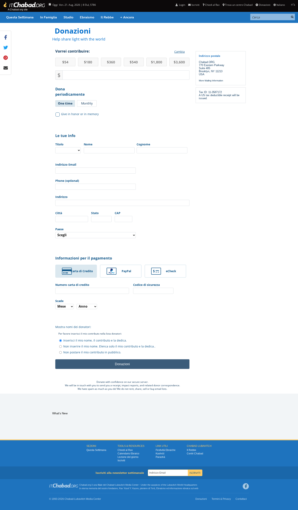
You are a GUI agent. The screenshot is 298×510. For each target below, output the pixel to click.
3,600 (179, 62)
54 (65, 62)
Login (181, 5)
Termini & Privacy (221, 499)
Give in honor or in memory (80, 114)
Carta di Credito (82, 271)
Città (58, 213)
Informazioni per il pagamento (83, 258)
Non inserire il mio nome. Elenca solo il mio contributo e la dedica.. (109, 346)
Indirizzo (61, 197)
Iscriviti (121, 460)
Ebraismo (87, 17)
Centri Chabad (195, 453)
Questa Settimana (20, 17)
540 (134, 62)
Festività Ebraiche (166, 450)
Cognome (143, 144)
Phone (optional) (67, 181)
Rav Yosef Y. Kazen (129, 488)
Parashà (160, 457)
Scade (59, 301)
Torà (153, 488)
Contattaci (241, 499)
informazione (175, 488)
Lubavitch (120, 485)
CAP (117, 213)
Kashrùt (160, 453)
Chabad (110, 485)
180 (88, 62)
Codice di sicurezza (146, 285)
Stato (95, 213)
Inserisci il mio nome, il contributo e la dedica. (95, 340)
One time (65, 103)
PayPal (126, 271)
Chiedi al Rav (212, 5)
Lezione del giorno (128, 457)
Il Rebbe (107, 17)
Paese (59, 229)
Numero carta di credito (72, 285)
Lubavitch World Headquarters (182, 485)
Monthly (87, 103)
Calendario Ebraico (128, 453)
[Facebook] (246, 486)
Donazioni (264, 5)
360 (111, 62)
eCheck (171, 271)
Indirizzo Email (65, 164)
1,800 (156, 62)
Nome (88, 144)
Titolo (59, 144)
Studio (68, 17)
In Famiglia (48, 17)
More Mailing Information (211, 80)
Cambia (179, 52)
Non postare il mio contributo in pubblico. (92, 352)
